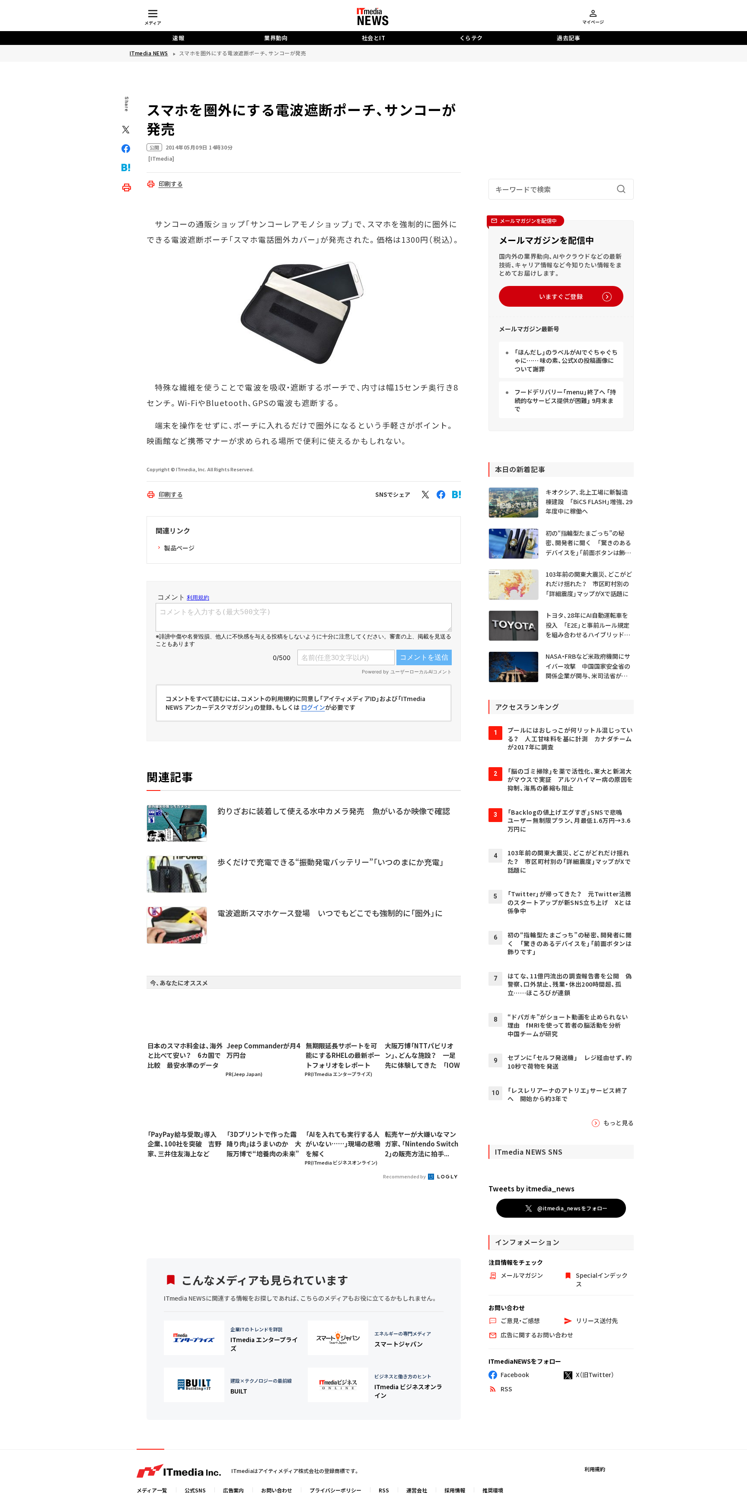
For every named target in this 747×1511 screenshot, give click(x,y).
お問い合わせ (276, 1490)
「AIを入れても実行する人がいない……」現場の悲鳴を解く (343, 1144)
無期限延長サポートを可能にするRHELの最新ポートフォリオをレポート (343, 1055)
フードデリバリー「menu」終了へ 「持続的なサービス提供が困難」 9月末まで (565, 400)
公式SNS (195, 1490)
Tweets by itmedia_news (531, 1188)
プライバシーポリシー (335, 1490)
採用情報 (454, 1490)
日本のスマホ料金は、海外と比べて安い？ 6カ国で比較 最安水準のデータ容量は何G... (185, 1055)
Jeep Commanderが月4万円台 (263, 1050)
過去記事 (568, 38)
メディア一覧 (152, 1490)
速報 (178, 38)
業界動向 (275, 38)
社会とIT (374, 38)
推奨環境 (492, 1490)
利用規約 (594, 1469)
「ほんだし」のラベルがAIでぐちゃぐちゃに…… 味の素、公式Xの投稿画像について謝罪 (566, 360)
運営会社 (416, 1490)
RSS (384, 1490)
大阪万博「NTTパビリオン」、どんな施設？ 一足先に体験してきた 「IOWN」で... (422, 1055)
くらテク (471, 38)
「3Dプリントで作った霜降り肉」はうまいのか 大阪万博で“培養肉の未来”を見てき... (264, 1144)
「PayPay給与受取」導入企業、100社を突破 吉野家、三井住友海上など (184, 1144)
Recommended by (405, 1176)
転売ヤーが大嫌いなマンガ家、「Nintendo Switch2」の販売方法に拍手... (421, 1144)
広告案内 (233, 1490)
